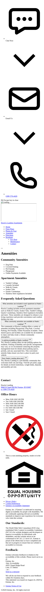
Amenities (9, 233)
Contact (13, 244)
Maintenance (15, 242)
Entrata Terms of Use (13, 586)
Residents (9, 237)
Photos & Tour (11, 231)
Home (8, 227)
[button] (24, 452)
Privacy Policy (11, 501)
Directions (9, 235)
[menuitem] (24, 227)
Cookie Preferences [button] (13, 504)
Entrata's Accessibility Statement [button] (18, 506)
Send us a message (12, 572)
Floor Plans (10, 229)
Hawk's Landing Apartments (11, 223)
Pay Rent (13, 239)
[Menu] (2, 248)
